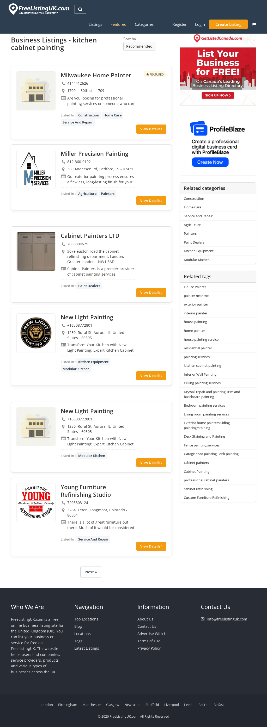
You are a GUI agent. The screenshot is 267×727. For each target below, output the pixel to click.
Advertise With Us (152, 633)
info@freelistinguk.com (227, 619)
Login (200, 24)
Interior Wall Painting (200, 374)
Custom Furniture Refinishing (206, 497)
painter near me (196, 295)
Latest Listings (86, 648)
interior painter (195, 313)
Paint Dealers (89, 285)
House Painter (195, 286)
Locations (82, 633)
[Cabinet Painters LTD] (36, 251)
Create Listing (228, 24)
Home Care (113, 115)
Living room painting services (206, 414)
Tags (78, 640)
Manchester (91, 704)
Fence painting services (202, 445)
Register (179, 24)
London (47, 704)
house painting (195, 321)
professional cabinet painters (206, 480)
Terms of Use (148, 640)
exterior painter (196, 304)
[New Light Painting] (36, 333)
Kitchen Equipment (93, 361)
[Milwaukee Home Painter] (36, 91)
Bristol (203, 704)
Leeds (188, 704)
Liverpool (171, 704)
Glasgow (112, 704)
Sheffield (152, 704)
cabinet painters (196, 462)
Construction (88, 115)
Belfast (219, 704)
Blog (78, 626)
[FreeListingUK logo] (38, 9)
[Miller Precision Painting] (36, 169)
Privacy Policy (149, 648)
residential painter (198, 348)
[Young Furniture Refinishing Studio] (36, 502)
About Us (145, 619)
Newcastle (132, 704)
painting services (197, 357)
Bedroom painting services (204, 405)
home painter (194, 330)
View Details (150, 129)
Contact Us (146, 626)
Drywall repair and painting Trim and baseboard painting (212, 394)
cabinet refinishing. (198, 489)
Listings (95, 24)
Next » (91, 571)
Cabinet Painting (196, 471)
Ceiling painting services (202, 383)
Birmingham (67, 704)
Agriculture (87, 193)
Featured (118, 24)
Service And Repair (78, 122)
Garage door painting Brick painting (211, 453)
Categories (144, 24)
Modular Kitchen (76, 368)
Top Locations (86, 619)
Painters (107, 193)
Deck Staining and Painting (204, 436)
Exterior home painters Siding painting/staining (207, 425)
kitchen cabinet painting (202, 365)
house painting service (201, 339)
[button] (254, 24)
